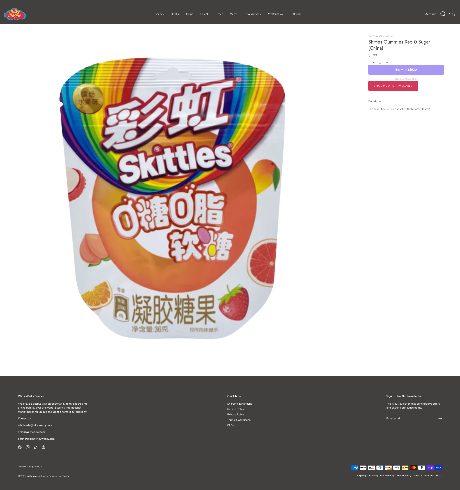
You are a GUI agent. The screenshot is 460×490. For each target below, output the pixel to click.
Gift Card (296, 14)
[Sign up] (440, 418)
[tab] (377, 101)
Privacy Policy (235, 414)
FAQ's (230, 425)
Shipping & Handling (239, 403)
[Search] (443, 14)
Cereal (204, 14)
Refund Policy (235, 409)
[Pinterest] (43, 447)
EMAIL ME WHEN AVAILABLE (393, 86)
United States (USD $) (29, 466)
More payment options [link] (406, 79)
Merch (233, 14)
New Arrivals (253, 14)
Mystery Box (275, 14)
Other (218, 14)
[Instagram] (27, 447)
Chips (189, 14)
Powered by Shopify (59, 476)
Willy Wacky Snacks (380, 36)
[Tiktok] (35, 447)
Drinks (175, 14)
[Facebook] (20, 447)
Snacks (159, 14)
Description (375, 101)
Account (430, 14)
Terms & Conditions (238, 420)
